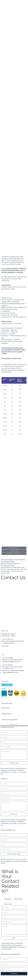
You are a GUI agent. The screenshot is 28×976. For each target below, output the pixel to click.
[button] (14, 73)
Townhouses (4, 35)
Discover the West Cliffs (8, 14)
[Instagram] (7, 650)
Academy (3, 52)
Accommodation (5, 58)
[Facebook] (3, 650)
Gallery (3, 20)
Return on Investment (7, 37)
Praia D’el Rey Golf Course (8, 49)
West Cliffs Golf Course (7, 47)
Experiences (4, 18)
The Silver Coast (5, 16)
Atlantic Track (4, 22)
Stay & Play (4, 51)
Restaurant (4, 66)
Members (3, 54)
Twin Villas (4, 60)
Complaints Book (6, 713)
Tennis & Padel (5, 24)
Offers (2, 56)
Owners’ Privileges (6, 39)
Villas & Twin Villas (6, 32)
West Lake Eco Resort (7, 41)
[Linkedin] (11, 650)
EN (1, 68)
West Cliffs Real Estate (7, 28)
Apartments (4, 33)
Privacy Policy (5, 708)
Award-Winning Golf (6, 45)
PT (1, 70)
